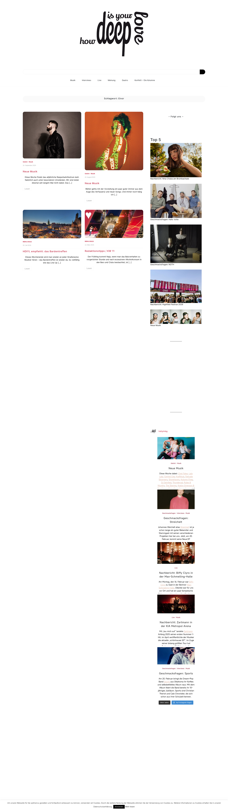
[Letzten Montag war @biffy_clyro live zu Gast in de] (176, 567)
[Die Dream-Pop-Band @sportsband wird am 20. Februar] (176, 673)
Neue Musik (30, 171)
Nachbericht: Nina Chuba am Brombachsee (169, 178)
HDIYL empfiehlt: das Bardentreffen (45, 251)
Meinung (111, 80)
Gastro (125, 80)
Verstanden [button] (119, 807)
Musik (72, 80)
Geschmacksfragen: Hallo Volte (164, 219)
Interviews (86, 80)
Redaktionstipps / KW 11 (99, 251)
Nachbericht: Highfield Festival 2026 (166, 304)
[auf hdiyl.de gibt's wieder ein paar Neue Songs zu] (176, 462)
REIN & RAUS (27, 242)
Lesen (27, 189)
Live (99, 80)
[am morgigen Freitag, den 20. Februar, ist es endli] (176, 515)
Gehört (25, 162)
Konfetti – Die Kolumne (145, 80)
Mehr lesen (130, 806)
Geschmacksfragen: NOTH (162, 264)
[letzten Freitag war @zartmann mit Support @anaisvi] (176, 620)
